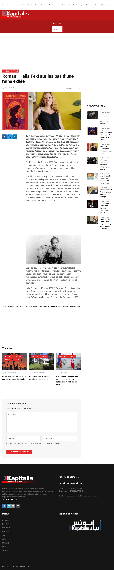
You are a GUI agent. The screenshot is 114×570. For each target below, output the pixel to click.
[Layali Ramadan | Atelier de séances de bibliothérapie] (92, 176)
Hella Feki (24, 306)
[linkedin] (14, 136)
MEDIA (4, 547)
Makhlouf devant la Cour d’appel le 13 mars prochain (72, 5)
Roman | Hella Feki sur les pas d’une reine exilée (106, 149)
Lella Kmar (34, 306)
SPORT (5, 535)
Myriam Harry (56, 306)
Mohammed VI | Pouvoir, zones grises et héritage (106, 193)
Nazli (66, 306)
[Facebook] (4, 136)
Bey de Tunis (13, 306)
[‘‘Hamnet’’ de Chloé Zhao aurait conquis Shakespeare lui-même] (92, 220)
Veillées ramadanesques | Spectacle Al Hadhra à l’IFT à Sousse (106, 135)
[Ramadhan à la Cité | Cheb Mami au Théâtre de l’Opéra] (92, 204)
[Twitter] (9, 136)
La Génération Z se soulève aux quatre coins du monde (14, 378)
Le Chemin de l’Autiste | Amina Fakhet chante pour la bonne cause (29, 5)
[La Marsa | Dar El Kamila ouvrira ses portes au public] (41, 361)
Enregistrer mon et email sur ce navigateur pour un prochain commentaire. (34, 443)
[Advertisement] (53, 219)
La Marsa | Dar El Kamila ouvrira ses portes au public (41, 378)
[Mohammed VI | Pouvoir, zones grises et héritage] (92, 190)
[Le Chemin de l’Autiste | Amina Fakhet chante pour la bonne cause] (92, 115)
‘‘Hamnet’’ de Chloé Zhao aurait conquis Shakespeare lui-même (105, 224)
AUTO (4, 539)
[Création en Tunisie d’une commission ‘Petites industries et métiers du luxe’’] (68, 361)
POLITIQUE (18, 356)
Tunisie (15, 71)
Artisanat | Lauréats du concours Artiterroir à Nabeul (104, 164)
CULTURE (6, 71)
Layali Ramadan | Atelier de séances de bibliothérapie (106, 179)
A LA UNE (8, 356)
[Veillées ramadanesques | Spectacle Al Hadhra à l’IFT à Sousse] (92, 131)
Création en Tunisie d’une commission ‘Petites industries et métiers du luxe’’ (67, 380)
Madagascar (45, 306)
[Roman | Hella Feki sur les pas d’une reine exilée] (41, 111)
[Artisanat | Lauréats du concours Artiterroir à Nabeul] (92, 160)
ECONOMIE (62, 356)
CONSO (5, 550)
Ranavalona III (75, 306)
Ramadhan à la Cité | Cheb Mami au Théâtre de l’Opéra (105, 208)
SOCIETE (8, 360)
